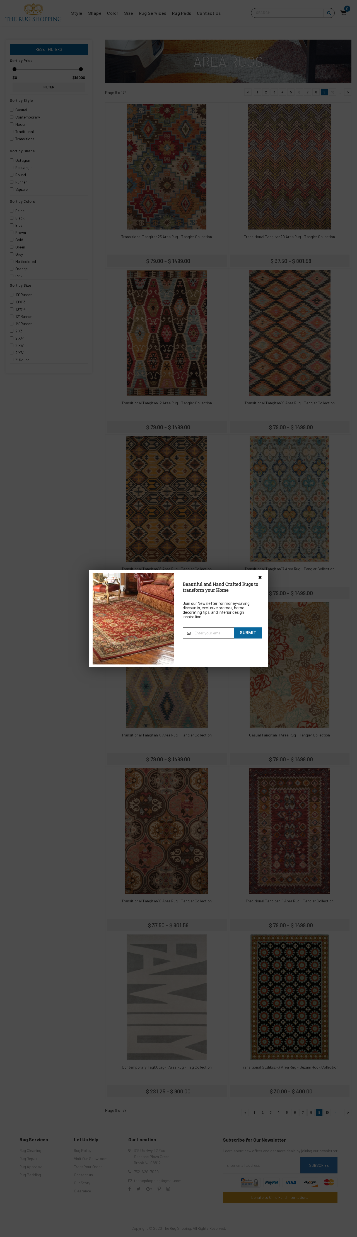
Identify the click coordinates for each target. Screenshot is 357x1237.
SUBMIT (248, 632)
